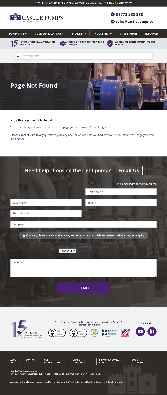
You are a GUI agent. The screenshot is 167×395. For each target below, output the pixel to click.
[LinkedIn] (152, 331)
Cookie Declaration (139, 361)
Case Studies (128, 33)
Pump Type (16, 33)
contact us (26, 135)
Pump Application (48, 33)
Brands (77, 33)
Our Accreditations (52, 361)
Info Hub (151, 33)
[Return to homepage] (47, 18)
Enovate (118, 382)
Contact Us (31, 361)
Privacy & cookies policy (109, 361)
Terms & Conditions (78, 361)
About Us (13, 361)
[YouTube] (140, 331)
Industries (101, 33)
